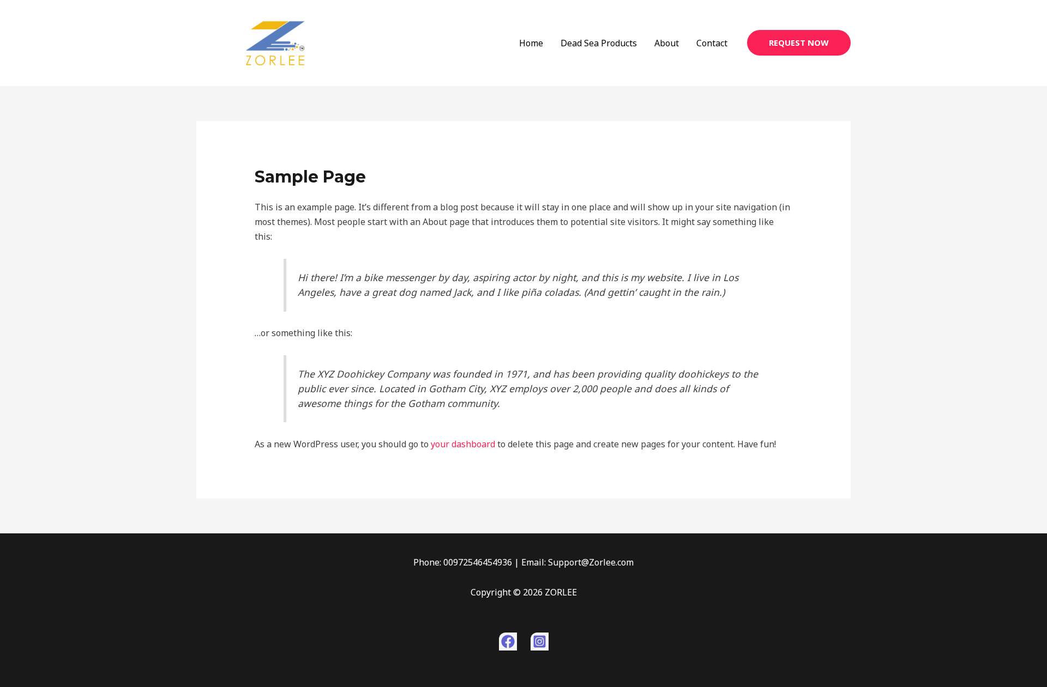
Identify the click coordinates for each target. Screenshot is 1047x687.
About (666, 43)
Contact (711, 43)
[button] (799, 43)
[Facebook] (508, 641)
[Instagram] (540, 641)
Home (531, 43)
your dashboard (463, 444)
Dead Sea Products (599, 43)
